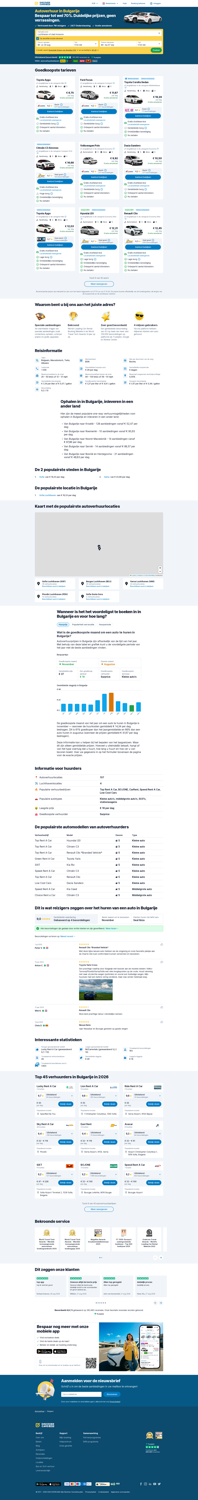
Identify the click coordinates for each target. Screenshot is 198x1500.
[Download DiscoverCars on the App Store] (60, 1351)
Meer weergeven (99, 284)
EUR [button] (93, 3)
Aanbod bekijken (55, 111)
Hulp (125, 3)
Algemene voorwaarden (120, 1492)
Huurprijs (63, 624)
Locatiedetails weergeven (50, 120)
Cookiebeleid (103, 1492)
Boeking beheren (138, 3)
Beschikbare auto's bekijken (53, 586)
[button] (99, 546)
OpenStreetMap (150, 575)
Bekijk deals (65, 1104)
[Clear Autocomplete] (159, 33)
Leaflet (133, 575)
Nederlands (111, 3)
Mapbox (140, 575)
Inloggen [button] (157, 3)
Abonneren (112, 1394)
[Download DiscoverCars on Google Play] (44, 1351)
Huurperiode (105, 624)
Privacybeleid (90, 1492)
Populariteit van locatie (83, 624)
